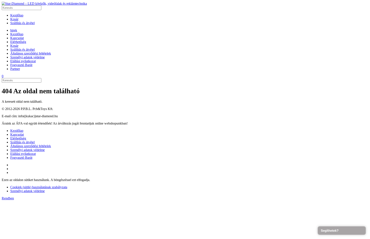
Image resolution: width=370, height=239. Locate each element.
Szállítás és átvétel (22, 23)
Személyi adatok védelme (27, 57)
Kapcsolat (17, 38)
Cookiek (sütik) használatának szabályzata (38, 187)
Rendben (8, 198)
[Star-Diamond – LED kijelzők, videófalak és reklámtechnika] (44, 3)
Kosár (14, 19)
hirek (13, 30)
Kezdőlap (16, 15)
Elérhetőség (18, 42)
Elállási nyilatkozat (23, 61)
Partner (15, 69)
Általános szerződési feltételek (30, 53)
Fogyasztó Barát (21, 65)
